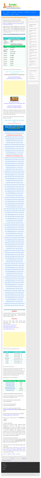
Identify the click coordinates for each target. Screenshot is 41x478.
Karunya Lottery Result (32, 44)
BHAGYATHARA (13, 12)
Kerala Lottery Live (14, 23)
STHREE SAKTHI (20, 12)
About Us (3, 469)
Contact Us (4, 467)
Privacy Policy (4, 465)
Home (4, 12)
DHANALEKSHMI (27, 12)
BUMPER (16, 14)
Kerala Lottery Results (9, 24)
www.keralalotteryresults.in (16, 474)
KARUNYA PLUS (33, 12)
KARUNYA (12, 14)
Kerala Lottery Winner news (8, 329)
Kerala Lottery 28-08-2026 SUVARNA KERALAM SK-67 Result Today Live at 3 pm (13, 20)
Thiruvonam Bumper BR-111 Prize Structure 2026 (14, 103)
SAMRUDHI (8, 12)
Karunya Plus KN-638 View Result (14, 107)
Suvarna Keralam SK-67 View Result (14, 78)
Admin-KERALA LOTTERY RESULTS (30, 474)
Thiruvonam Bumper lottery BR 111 (10, 409)
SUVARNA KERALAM (6, 14)
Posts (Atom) (9, 460)
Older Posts (24, 458)
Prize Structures (31, 76)
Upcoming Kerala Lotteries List (9, 326)
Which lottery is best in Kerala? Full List (10, 327)
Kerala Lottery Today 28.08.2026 (14, 77)
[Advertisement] (14, 88)
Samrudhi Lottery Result (33, 28)
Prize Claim (31, 74)
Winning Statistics (32, 78)
